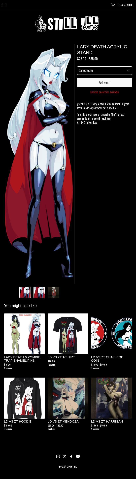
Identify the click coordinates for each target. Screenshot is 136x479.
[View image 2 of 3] (39, 292)
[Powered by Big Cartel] (68, 466)
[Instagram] (58, 456)
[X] (64, 456)
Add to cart (104, 83)
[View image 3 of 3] (53, 292)
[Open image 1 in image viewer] (39, 164)
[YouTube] (77, 456)
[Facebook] (71, 456)
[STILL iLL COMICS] (68, 23)
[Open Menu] (4, 5)
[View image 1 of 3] (25, 292)
